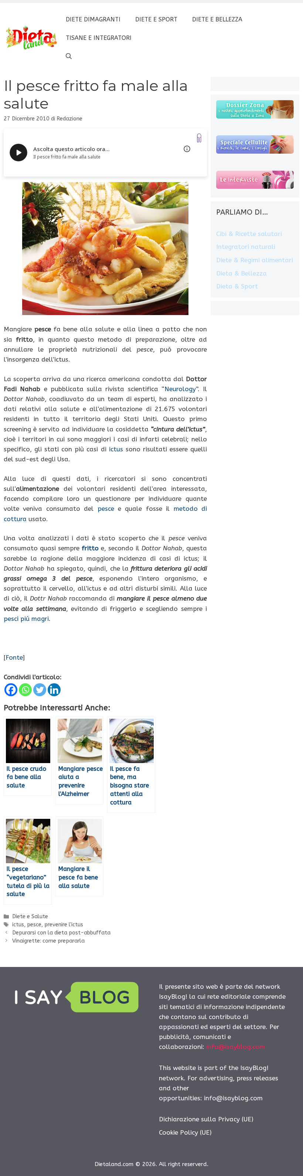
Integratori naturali (245, 246)
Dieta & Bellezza (241, 273)
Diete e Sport (156, 19)
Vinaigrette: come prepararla (48, 941)
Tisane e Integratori (99, 37)
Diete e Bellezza (217, 19)
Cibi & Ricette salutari (249, 233)
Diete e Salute (30, 916)
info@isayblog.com (235, 1046)
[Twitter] (39, 689)
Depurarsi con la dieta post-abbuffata (61, 933)
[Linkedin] (54, 689)
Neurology (180, 389)
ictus (116, 449)
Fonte (14, 657)
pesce (106, 508)
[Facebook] (10, 689)
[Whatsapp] (25, 689)
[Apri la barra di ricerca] (68, 56)
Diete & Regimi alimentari (254, 260)
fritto (90, 548)
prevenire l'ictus (63, 925)
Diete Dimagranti (93, 19)
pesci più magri (26, 618)
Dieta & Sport (237, 286)
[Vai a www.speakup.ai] (199, 138)
